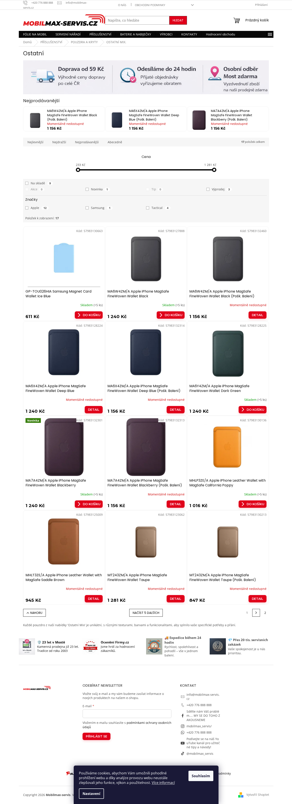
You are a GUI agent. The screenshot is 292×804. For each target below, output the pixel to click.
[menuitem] (35, 34)
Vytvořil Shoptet (257, 794)
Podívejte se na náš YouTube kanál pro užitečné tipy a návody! (203, 743)
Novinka (99, 189)
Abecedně (115, 142)
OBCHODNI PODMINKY (150, 5)
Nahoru (36, 613)
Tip (156, 189)
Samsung (100, 208)
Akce (37, 189)
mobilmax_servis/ (199, 726)
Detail (257, 315)
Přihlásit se (96, 736)
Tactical (160, 208)
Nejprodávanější (87, 142)
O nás (122, 5)
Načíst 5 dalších (146, 613)
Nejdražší (59, 142)
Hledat (178, 20)
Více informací (163, 782)
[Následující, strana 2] (256, 613)
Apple (39, 208)
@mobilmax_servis (200, 753)
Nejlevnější (35, 142)
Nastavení (91, 793)
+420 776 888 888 (199, 705)
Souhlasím (201, 776)
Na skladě (41, 183)
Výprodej (221, 189)
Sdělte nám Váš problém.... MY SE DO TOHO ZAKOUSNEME (203, 715)
